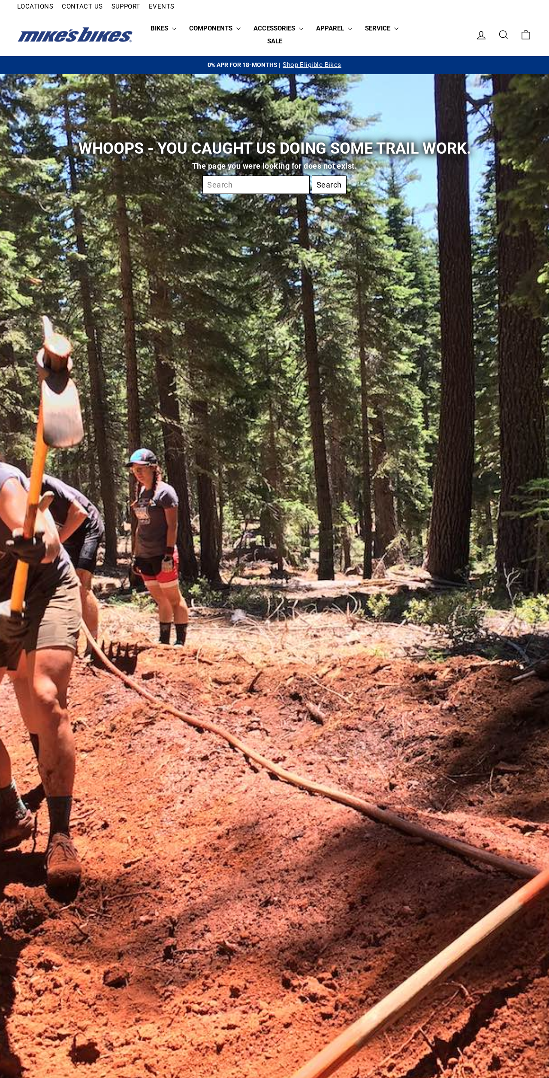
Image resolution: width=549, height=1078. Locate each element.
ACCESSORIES (275, 28)
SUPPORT (126, 6)
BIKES (160, 28)
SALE (274, 41)
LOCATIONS (35, 6)
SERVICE (378, 28)
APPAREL (331, 28)
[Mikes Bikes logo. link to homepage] (75, 34)
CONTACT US (82, 6)
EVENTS (162, 6)
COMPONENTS (211, 28)
